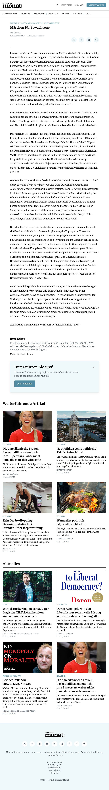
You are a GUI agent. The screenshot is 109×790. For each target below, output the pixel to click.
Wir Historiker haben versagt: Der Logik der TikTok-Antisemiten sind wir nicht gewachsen (26, 612)
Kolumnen (39, 14)
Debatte (7, 605)
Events (65, 14)
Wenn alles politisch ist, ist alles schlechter (72, 522)
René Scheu (15, 33)
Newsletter (67, 5)
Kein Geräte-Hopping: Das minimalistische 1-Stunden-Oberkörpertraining (23, 524)
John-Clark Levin (30, 634)
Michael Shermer (11, 711)
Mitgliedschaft (96, 5)
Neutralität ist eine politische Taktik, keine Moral (76, 450)
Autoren (77, 14)
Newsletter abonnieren (17, 752)
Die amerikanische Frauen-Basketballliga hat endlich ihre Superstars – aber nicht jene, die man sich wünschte (22, 454)
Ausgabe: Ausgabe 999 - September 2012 (40, 23)
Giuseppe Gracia (64, 470)
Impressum (36, 752)
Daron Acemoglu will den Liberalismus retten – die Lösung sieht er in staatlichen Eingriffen (79, 612)
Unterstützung (55, 755)
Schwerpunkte (10, 14)
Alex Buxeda (29, 711)
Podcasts (53, 14)
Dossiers (25, 14)
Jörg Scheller (9, 549)
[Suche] (57, 5)
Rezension (62, 605)
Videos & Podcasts (12, 676)
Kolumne (14, 23)
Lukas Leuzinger (65, 539)
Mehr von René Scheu (21, 354)
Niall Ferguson (10, 634)
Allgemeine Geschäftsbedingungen (61, 752)
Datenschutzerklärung (92, 752)
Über (88, 14)
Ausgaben (80, 5)
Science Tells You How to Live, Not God (17, 682)
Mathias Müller (10, 474)
